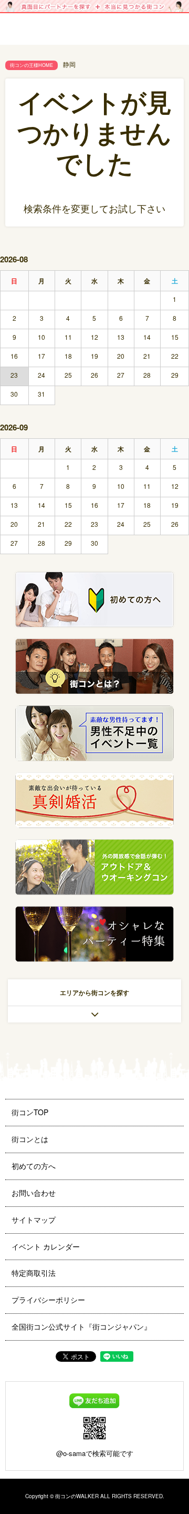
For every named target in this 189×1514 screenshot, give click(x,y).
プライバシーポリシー (48, 1299)
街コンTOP (30, 1112)
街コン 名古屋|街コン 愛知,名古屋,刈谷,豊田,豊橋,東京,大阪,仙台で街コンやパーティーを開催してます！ (94, 37)
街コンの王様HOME (31, 65)
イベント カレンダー (46, 1246)
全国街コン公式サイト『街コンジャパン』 (81, 1326)
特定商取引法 (34, 1272)
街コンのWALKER (77, 1496)
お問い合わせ (34, 1192)
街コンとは (30, 1139)
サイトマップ (34, 1219)
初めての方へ (34, 1166)
